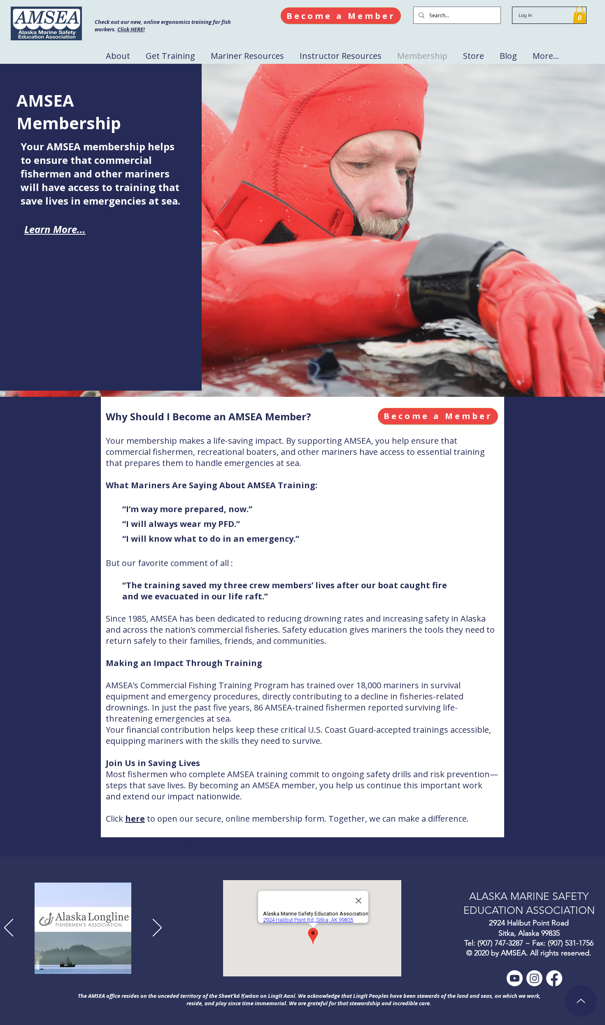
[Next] (157, 928)
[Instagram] (534, 978)
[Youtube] (515, 978)
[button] (579, 15)
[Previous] (8, 928)
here (135, 818)
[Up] (581, 1001)
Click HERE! (131, 29)
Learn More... (55, 229)
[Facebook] (554, 978)
